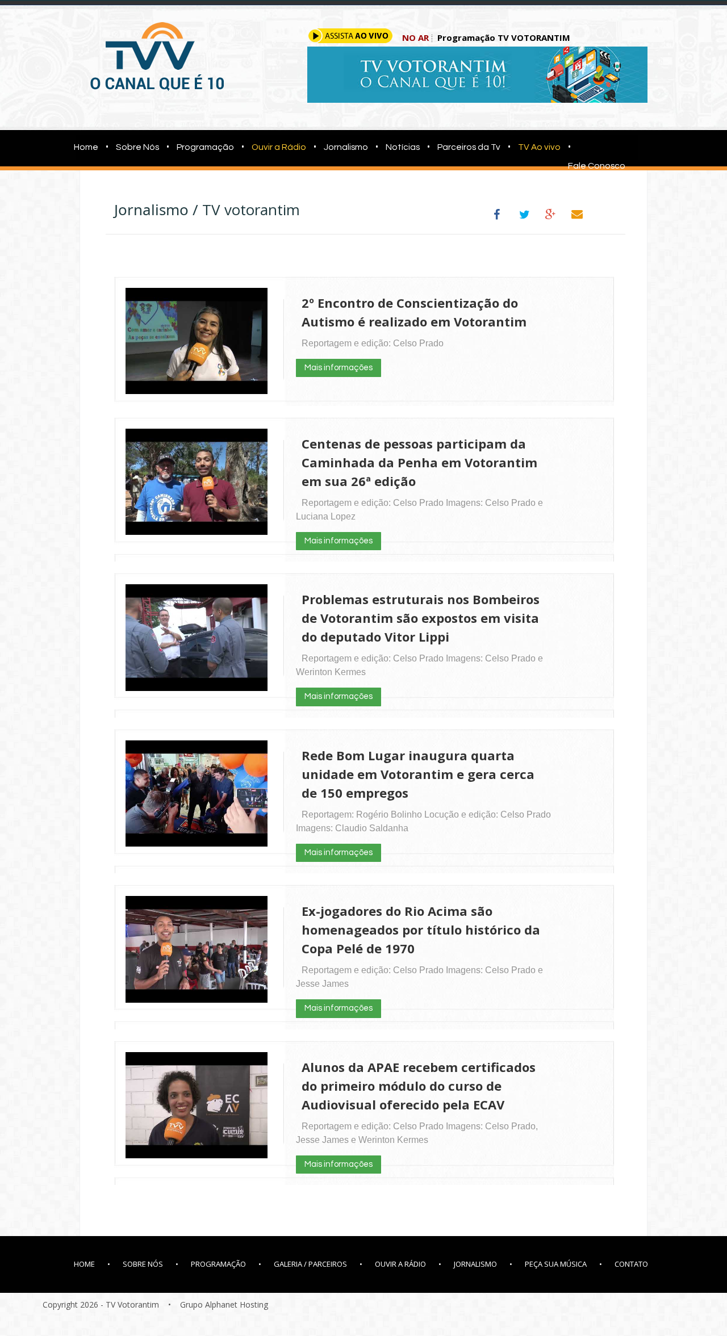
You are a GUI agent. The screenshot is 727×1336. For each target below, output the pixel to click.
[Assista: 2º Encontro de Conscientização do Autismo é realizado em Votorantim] (197, 387)
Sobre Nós (137, 147)
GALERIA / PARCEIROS (310, 1264)
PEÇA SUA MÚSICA (556, 1264)
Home (82, 147)
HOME (84, 1264)
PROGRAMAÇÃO (218, 1264)
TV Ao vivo (539, 147)
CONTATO (631, 1264)
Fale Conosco (596, 165)
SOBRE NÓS (143, 1264)
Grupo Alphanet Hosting (224, 1304)
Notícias (403, 147)
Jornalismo (346, 147)
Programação (205, 147)
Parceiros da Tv (468, 147)
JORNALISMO (475, 1264)
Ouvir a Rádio (279, 147)
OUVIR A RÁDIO (400, 1264)
